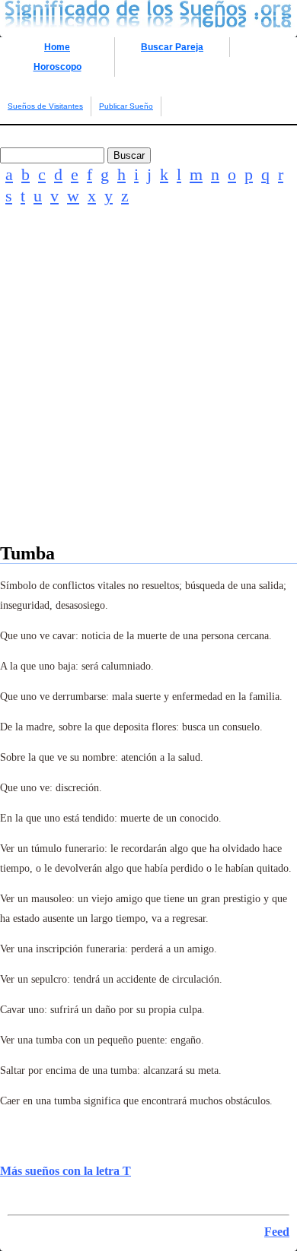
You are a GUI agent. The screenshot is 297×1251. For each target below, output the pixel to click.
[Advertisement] (148, 395)
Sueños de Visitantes (45, 106)
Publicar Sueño (126, 106)
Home (57, 47)
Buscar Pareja (172, 47)
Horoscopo (57, 67)
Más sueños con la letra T (65, 1170)
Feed (276, 1231)
